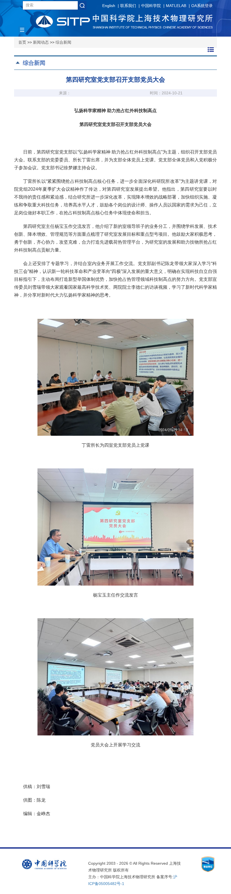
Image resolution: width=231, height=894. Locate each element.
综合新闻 (63, 42)
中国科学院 (151, 5)
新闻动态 (41, 42)
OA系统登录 (202, 5)
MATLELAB (176, 5)
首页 (22, 42)
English (108, 5)
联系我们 (128, 5)
